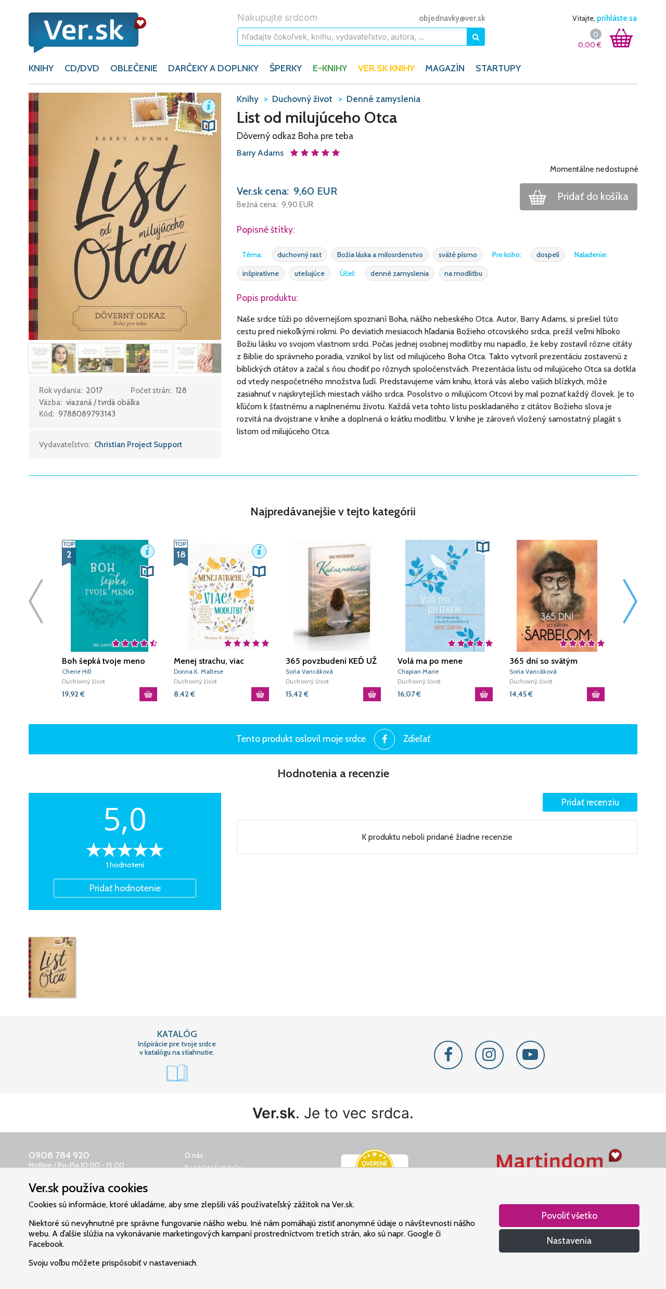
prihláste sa (617, 18)
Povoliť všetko (569, 1215)
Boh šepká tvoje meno (103, 661)
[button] (125, 215)
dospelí (547, 254)
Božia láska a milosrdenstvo (380, 254)
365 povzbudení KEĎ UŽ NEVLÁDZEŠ (331, 661)
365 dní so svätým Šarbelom (543, 661)
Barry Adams (261, 153)
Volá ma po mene (430, 661)
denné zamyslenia (399, 273)
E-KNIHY (330, 68)
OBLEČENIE (134, 68)
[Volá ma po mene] (445, 596)
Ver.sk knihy (386, 68)
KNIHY (41, 68)
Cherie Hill (76, 671)
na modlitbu (463, 273)
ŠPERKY (286, 68)
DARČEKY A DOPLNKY (213, 68)
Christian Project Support (138, 444)
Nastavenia (569, 1240)
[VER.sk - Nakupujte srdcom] (99, 32)
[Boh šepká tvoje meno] (109, 596)
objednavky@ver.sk (452, 18)
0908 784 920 (59, 1155)
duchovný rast (299, 254)
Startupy (498, 68)
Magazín (445, 68)
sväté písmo (458, 254)
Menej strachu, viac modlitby (209, 661)
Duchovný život (83, 681)
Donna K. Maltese (198, 671)
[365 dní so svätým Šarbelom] (557, 596)
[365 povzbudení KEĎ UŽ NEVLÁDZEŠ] (333, 596)
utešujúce (309, 273)
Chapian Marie (418, 671)
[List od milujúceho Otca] (52, 967)
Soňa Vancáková (309, 671)
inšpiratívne (260, 273)
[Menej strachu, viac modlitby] (221, 596)
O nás (194, 1155)
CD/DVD (82, 68)
